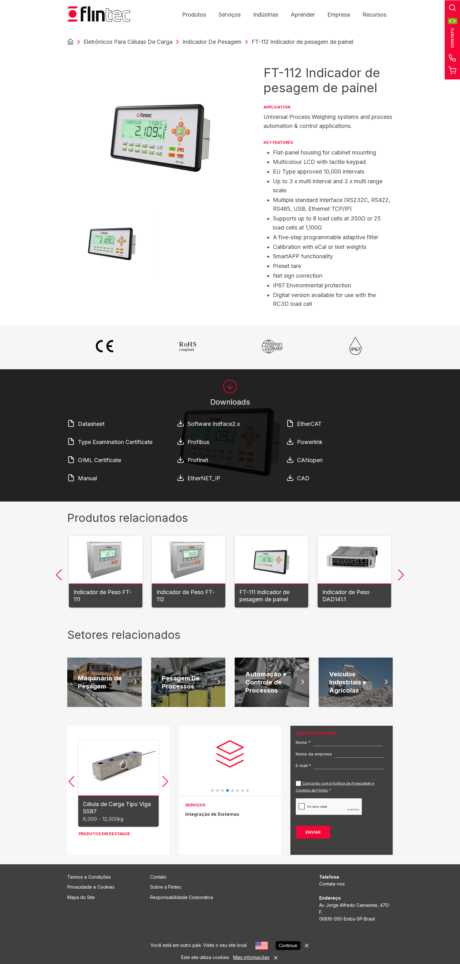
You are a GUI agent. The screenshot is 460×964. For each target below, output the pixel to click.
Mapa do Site (81, 897)
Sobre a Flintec (165, 887)
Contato (158, 877)
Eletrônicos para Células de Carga (128, 41)
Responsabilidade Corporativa (181, 897)
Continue (288, 945)
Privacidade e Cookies (91, 887)
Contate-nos (332, 883)
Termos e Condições (89, 877)
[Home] (70, 41)
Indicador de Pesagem (212, 41)
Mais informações (251, 957)
